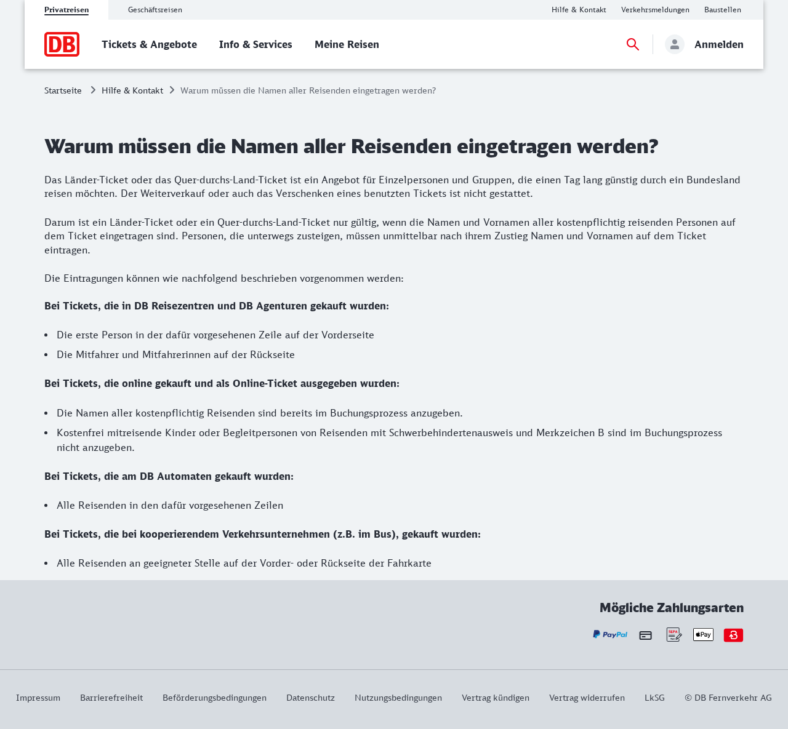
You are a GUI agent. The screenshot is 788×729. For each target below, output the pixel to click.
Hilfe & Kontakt (132, 90)
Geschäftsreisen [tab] (155, 9)
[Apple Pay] (703, 634)
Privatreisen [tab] (66, 9)
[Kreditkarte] (645, 635)
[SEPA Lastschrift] (673, 634)
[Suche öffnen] (633, 44)
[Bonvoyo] (733, 634)
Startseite (63, 90)
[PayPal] (610, 634)
